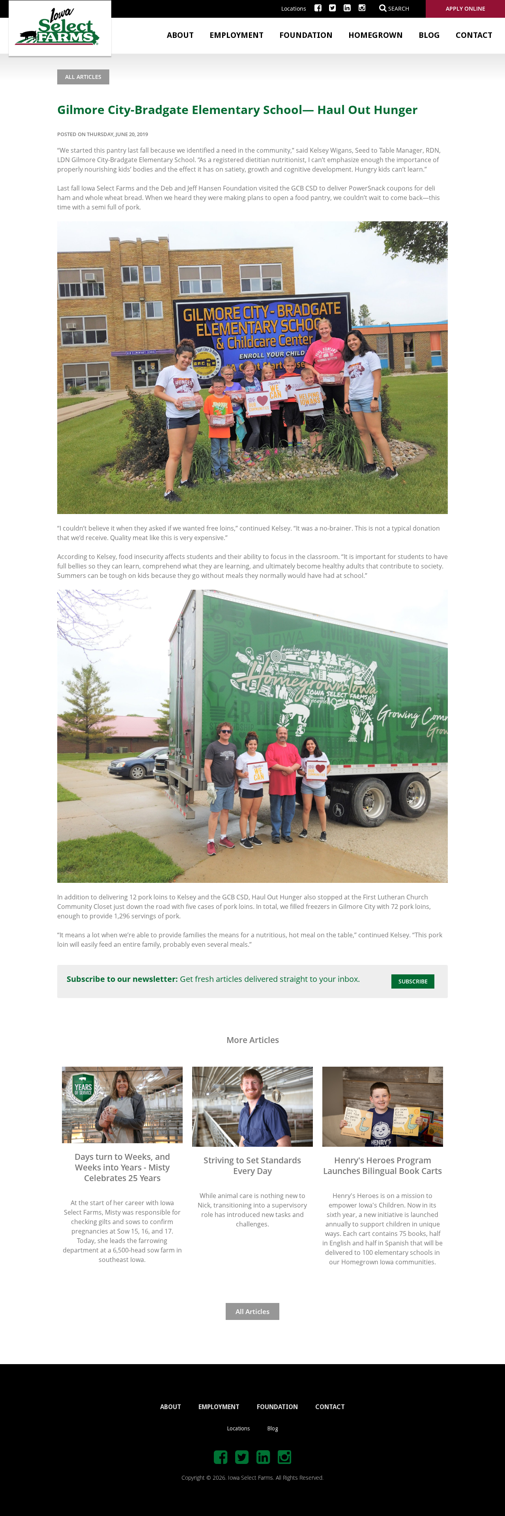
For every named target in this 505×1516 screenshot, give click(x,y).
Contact (474, 35)
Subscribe (413, 981)
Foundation (306, 35)
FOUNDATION (277, 1407)
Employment (236, 35)
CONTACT (330, 1407)
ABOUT (170, 1407)
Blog (429, 35)
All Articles (83, 76)
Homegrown (375, 35)
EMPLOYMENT (218, 1407)
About (180, 35)
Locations (293, 8)
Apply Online (465, 8)
